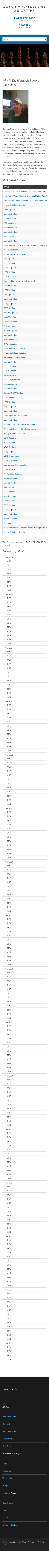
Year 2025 (8, 594)
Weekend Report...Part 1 (14, 348)
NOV (9, 602)
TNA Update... (10, 259)
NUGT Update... (11, 371)
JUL (9, 565)
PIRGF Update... (11, 277)
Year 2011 (8, 1343)
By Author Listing (9, 1525)
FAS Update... (10, 223)
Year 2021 (8, 808)
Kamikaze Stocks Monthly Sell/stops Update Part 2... (26, 191)
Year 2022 (8, 755)
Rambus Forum (9, 1417)
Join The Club (24, 27)
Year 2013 (8, 1236)
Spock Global (8, 1439)
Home (4, 62)
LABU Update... (10, 290)
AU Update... (9, 523)
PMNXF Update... (11, 312)
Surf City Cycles (9, 1431)
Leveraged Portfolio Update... (16, 415)
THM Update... (10, 469)
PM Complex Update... (13, 380)
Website (24, 20)
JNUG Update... (10, 375)
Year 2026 (8, 557)
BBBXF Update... (11, 339)
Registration (7, 1503)
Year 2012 (8, 1290)
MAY (9, 574)
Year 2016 (8, 1076)
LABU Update (9, 272)
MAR (9, 582)
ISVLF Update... (10, 344)
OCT (9, 606)
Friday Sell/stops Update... (15, 205)
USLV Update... (10, 209)
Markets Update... (11, 214)
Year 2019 (8, 915)
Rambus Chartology (24, 18)
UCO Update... (10, 398)
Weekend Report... (12, 250)
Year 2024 (8, 648)
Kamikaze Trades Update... (15, 357)
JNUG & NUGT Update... (14, 393)
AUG (9, 561)
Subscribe (24, 25)
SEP (9, 610)
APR (9, 578)
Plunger (5, 1486)
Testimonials (7, 1478)
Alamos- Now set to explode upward (19, 281)
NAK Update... (10, 487)
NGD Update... (10, 492)
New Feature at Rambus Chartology (19, 424)
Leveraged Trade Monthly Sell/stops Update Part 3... (26, 196)
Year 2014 (8, 1183)
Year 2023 (8, 701)
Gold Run (6, 1446)
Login (4, 1463)
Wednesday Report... (13, 227)
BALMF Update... (11, 519)
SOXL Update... (10, 263)
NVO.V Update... (11, 317)
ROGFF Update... (11, 330)
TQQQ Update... (11, 268)
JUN (9, 569)
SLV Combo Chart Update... (16, 465)
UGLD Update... (10, 366)
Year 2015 (8, 1129)
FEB (9, 586)
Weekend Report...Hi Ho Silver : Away (20, 429)
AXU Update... (10, 326)
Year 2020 (8, 862)
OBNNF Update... (11, 456)
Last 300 (6, 1518)
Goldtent (6, 1424)
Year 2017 (8, 1022)
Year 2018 (8, 969)
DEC (9, 598)
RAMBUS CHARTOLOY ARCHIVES (24, 9)
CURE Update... (10, 218)
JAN (9, 590)
